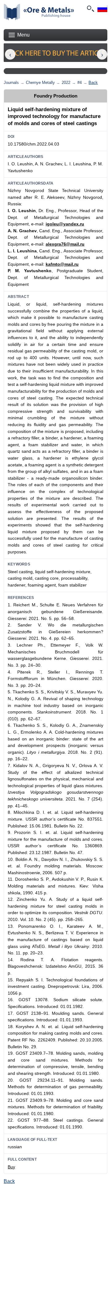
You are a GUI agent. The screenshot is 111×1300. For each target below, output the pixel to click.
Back (93, 82)
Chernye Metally (40, 82)
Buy (11, 1166)
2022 (66, 82)
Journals (11, 82)
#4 (79, 82)
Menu (23, 34)
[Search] (90, 9)
